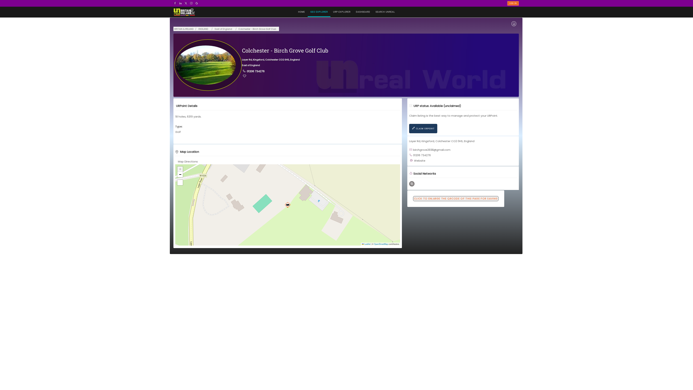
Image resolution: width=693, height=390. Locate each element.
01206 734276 (256, 71)
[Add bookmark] (244, 76)
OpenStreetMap (381, 243)
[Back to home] (184, 12)
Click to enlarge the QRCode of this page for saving (456, 198)
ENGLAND (203, 29)
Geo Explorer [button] (319, 12)
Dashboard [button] (363, 12)
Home (301, 12)
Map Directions (188, 161)
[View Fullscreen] (180, 182)
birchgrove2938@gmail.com (431, 150)
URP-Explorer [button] (341, 12)
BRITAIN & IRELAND (183, 29)
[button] (288, 205)
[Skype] (412, 184)
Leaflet (367, 243)
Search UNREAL (385, 12)
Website (419, 160)
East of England (223, 29)
